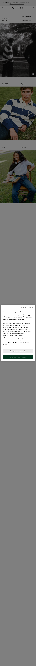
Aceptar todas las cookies (18, 357)
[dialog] (18, 333)
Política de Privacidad (15, 342)
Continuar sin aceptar (27, 307)
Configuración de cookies (18, 351)
